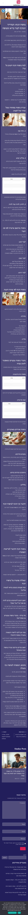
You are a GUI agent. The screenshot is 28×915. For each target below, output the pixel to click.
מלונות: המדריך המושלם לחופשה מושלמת (6, 735)
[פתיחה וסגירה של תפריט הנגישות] (3, 11)
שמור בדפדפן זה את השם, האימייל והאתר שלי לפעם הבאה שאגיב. (14, 843)
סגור (19, 912)
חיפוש (24, 855)
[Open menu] (3, 3)
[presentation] (14, 760)
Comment (22, 803)
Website (23, 839)
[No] (26, 908)
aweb (23, 31)
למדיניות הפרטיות (12, 912)
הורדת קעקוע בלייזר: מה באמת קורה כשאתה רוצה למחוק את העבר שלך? (14, 773)
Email (23, 831)
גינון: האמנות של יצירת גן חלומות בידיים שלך (20, 734)
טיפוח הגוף (23, 21)
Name (23, 824)
